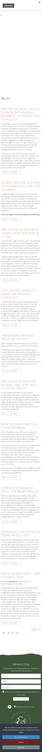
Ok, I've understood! (21, 737)
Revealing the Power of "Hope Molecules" (20, 534)
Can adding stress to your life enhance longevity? (18, 294)
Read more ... (10, 172)
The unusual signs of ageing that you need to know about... (19, 384)
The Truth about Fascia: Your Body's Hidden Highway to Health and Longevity (20, 114)
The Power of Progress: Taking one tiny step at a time (20, 233)
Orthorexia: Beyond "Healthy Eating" (17, 337)
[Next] (12, 633)
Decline (21, 742)
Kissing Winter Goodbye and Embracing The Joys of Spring (21, 186)
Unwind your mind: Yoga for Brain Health (19, 490)
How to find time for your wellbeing (19, 426)
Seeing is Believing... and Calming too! (20, 575)
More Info (21, 747)
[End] (17, 633)
